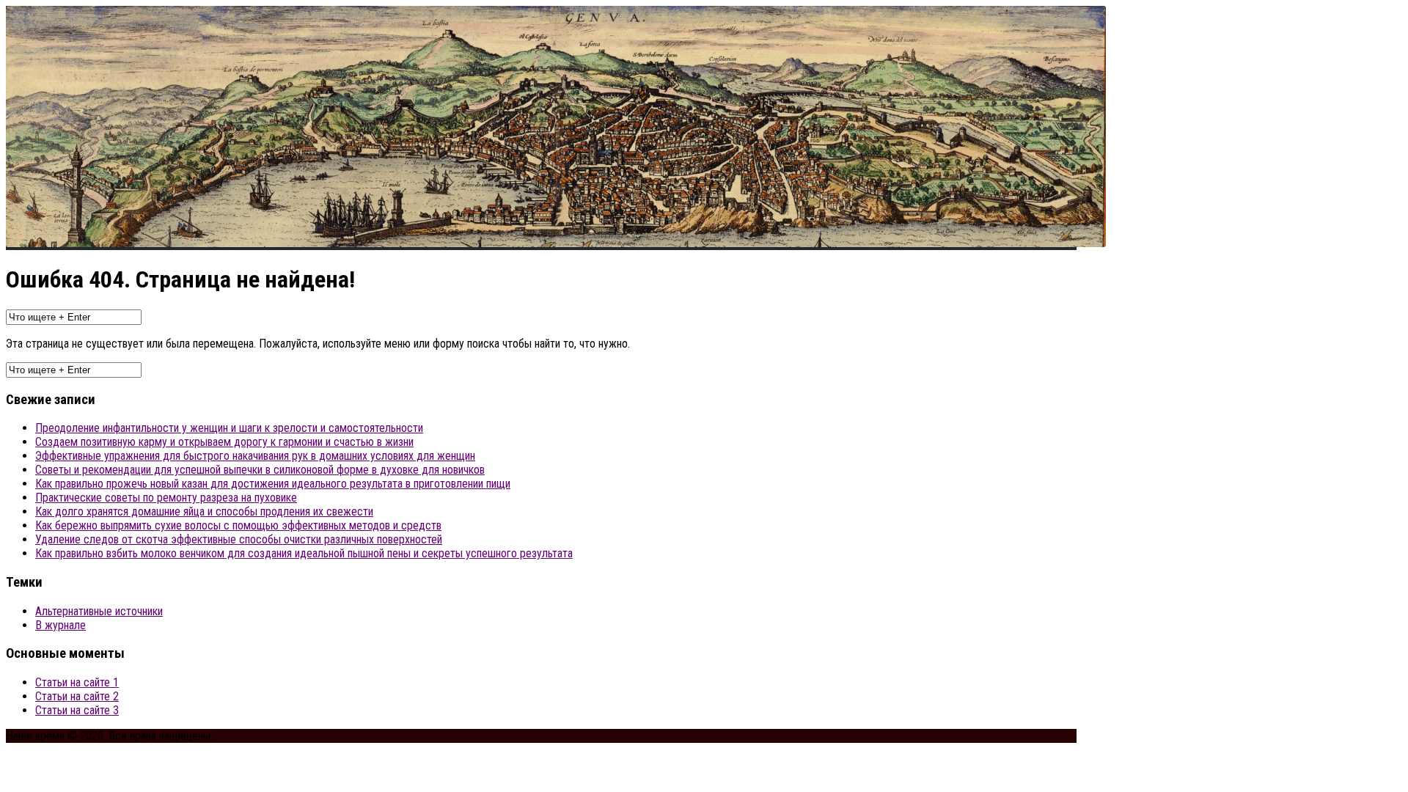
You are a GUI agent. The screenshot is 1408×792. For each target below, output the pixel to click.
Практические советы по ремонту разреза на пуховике (166, 498)
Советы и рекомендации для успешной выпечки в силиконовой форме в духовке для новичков (260, 470)
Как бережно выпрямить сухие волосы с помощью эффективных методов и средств (238, 525)
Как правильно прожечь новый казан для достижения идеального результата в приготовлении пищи (272, 484)
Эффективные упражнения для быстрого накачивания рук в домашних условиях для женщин (255, 456)
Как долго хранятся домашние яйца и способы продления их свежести (204, 511)
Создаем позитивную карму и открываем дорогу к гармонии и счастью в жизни (224, 442)
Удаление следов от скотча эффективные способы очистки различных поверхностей (238, 539)
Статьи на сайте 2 (77, 696)
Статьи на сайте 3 (77, 710)
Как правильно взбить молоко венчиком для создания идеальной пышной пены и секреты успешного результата (304, 553)
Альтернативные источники (99, 611)
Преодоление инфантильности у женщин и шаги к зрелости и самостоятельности (229, 428)
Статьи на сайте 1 (77, 682)
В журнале (60, 625)
